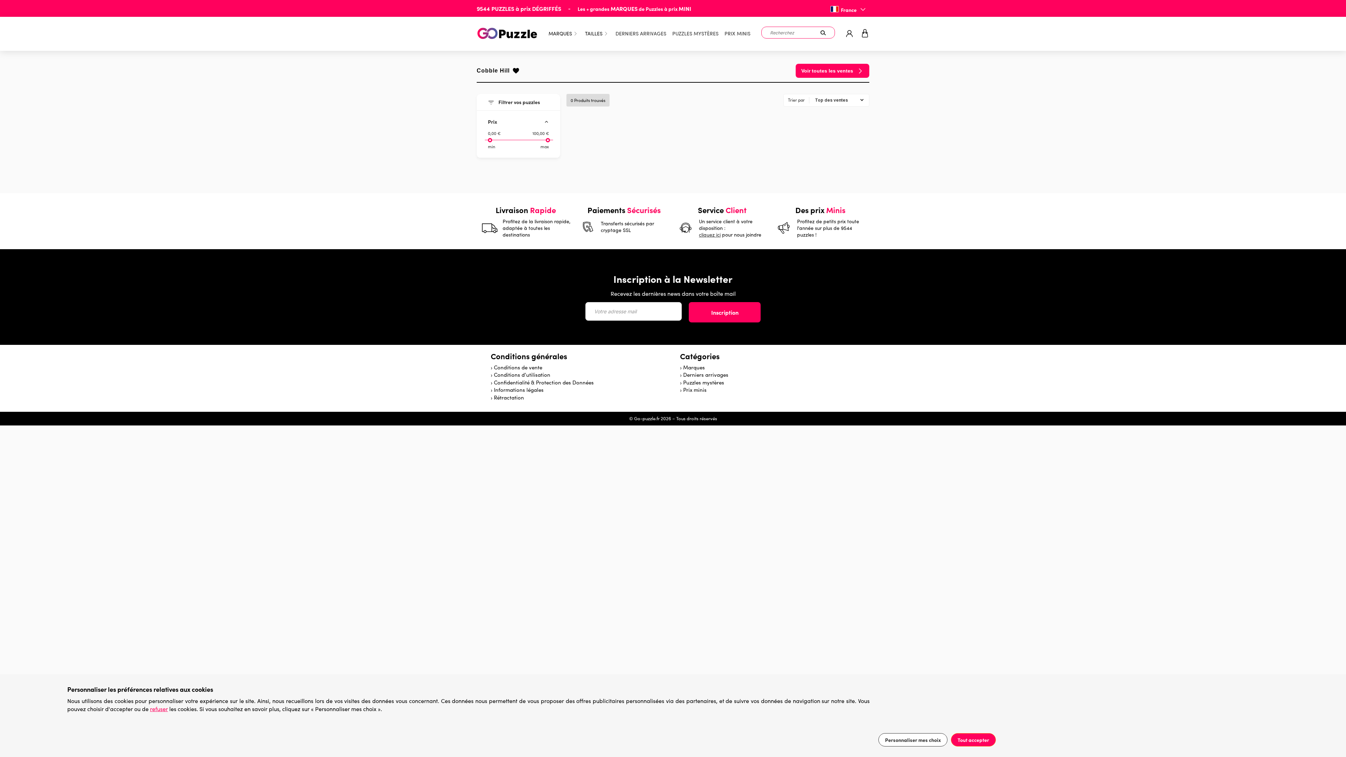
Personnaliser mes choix (913, 739)
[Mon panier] (865, 34)
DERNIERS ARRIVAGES (641, 33)
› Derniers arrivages (704, 374)
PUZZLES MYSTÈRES (695, 33)
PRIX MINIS (737, 33)
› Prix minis (693, 389)
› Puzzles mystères (702, 382)
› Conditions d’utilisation (520, 374)
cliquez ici (710, 234)
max (545, 146)
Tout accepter (973, 739)
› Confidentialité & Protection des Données (542, 382)
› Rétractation (507, 397)
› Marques (692, 367)
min (491, 146)
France (849, 9)
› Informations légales (517, 389)
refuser (159, 708)
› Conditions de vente (516, 367)
